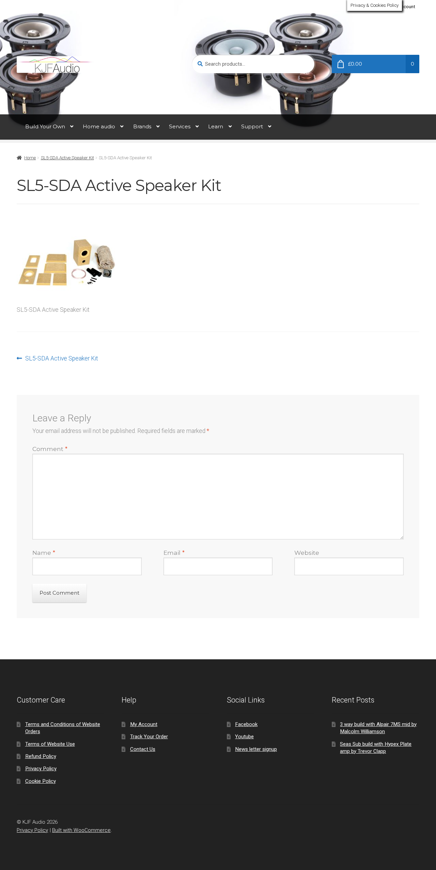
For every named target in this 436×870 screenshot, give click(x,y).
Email (174, 552)
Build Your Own (45, 126)
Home (30, 157)
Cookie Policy (40, 781)
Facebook (246, 724)
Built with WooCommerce (81, 830)
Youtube (244, 737)
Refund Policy (40, 756)
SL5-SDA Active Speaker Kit (67, 157)
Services (179, 126)
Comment (49, 448)
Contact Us (142, 749)
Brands (142, 126)
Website (306, 552)
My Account (403, 6)
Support (252, 126)
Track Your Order (149, 737)
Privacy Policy (41, 769)
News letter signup (256, 749)
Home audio (99, 126)
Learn (215, 126)
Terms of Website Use (50, 744)
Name (43, 552)
